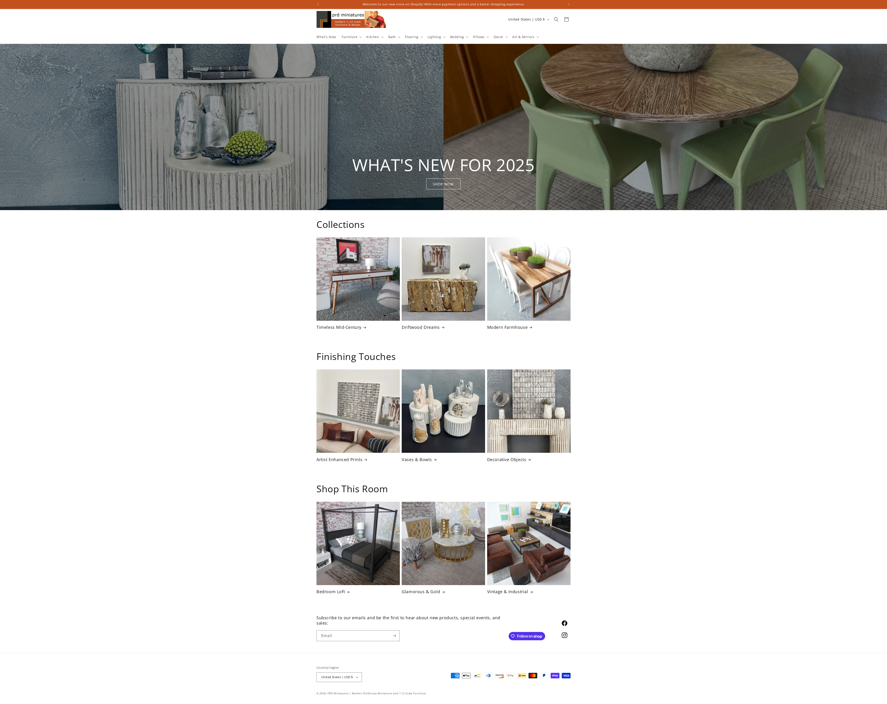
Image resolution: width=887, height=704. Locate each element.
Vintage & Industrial (507, 591)
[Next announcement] (569, 4)
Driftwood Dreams (421, 327)
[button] (351, 37)
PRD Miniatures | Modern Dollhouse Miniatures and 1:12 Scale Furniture (377, 693)
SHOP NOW (443, 183)
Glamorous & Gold (421, 591)
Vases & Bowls (417, 459)
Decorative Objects (506, 459)
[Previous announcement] (318, 4)
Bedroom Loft (330, 591)
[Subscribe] (394, 635)
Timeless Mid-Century (338, 327)
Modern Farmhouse (507, 327)
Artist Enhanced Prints (339, 459)
